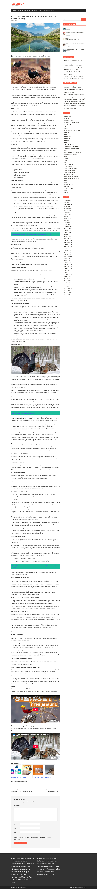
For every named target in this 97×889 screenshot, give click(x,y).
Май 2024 (66, 234)
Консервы (66, 132)
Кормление (66, 140)
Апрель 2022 (67, 284)
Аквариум (66, 118)
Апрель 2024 (67, 236)
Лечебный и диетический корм (71, 148)
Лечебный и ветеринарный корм (72, 146)
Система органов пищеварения (71, 178)
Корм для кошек (68, 136)
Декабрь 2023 (67, 244)
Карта (40, 10)
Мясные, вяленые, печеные (70, 154)
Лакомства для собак (69, 144)
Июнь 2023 (66, 256)
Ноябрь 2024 (67, 222)
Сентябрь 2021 (67, 292)
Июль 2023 (66, 254)
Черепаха (66, 190)
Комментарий (17, 805)
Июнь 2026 (66, 200)
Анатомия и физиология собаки (71, 122)
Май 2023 (66, 258)
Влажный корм (67, 124)
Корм (65, 134)
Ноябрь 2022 (67, 270)
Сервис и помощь (68, 166)
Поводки (66, 158)
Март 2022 (66, 286)
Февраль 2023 (67, 264)
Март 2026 (66, 202)
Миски (65, 150)
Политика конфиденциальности (27, 10)
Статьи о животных (68, 184)
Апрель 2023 (67, 260)
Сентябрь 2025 (67, 208)
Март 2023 (66, 262)
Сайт (15, 832)
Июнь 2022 (66, 280)
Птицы (65, 160)
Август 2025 (67, 210)
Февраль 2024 (67, 240)
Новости (66, 156)
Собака (65, 180)
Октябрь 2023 (67, 248)
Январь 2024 (67, 242)
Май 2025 (66, 216)
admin (20, 20)
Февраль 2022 (67, 288)
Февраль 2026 (67, 204)
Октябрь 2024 (67, 224)
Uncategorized (23, 781)
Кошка (65, 142)
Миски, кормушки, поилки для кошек (72, 152)
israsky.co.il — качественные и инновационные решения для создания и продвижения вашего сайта (74, 106)
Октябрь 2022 (67, 272)
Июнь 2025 (66, 214)
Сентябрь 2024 (67, 226)
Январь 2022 (67, 290)
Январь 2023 (67, 266)
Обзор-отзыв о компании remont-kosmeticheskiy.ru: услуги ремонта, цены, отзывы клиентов (73, 73)
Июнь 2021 (66, 294)
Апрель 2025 (67, 218)
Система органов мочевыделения (72, 176)
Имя (15, 824)
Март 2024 (66, 238)
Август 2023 (67, 252)
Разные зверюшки (49, 10)
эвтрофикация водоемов (18, 857)
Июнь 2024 (66, 232)
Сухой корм (66, 186)
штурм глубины (15, 869)
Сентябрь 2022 (67, 274)
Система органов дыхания (70, 170)
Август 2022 (67, 276)
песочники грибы (42, 866)
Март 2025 (66, 220)
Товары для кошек (68, 188)
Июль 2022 (66, 278)
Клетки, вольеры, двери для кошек (72, 130)
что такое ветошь (42, 857)
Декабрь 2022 (67, 268)
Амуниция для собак (68, 120)
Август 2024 (67, 228)
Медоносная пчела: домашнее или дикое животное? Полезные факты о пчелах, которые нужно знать (73, 90)
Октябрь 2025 (67, 206)
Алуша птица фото (69, 27)
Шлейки (66, 192)
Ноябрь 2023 (67, 246)
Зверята (66, 128)
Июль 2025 (66, 212)
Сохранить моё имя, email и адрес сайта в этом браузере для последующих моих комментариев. (32, 838)
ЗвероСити (19, 3)
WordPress (83, 887)
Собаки (66, 182)
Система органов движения (70, 168)
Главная (14, 10)
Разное (65, 162)
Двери (65, 126)
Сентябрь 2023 (67, 250)
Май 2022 (66, 282)
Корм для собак (67, 138)
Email (15, 828)
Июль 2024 (66, 230)
